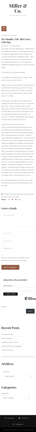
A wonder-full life (7, 334)
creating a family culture (9, 342)
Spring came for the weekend (11, 346)
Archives (6, 372)
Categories (5, 393)
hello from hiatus (7, 350)
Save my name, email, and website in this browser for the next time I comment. (15, 259)
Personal (14, 35)
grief (26, 194)
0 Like (5, 46)
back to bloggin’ (6, 338)
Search (3, 307)
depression (20, 194)
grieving (31, 194)
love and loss (5, 35)
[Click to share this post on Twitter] (12, 199)
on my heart (15, 197)
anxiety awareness (10, 194)
